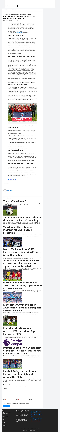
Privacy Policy (37, 428)
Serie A (3, 422)
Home (6, 14)
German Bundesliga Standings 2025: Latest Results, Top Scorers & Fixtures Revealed (22, 285)
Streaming (12, 14)
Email (17, 399)
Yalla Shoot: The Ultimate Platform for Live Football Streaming (17, 229)
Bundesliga (24, 14)
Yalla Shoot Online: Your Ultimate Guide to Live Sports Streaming (22, 219)
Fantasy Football (28, 14)
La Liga (21, 14)
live (3, 420)
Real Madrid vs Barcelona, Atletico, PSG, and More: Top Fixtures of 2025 (19, 331)
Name (4, 399)
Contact (32, 428)
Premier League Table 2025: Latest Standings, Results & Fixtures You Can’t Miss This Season (22, 350)
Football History (16, 14)
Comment (5, 388)
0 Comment (16, 20)
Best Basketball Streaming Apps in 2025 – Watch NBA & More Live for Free (22, 420)
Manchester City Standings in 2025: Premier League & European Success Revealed (22, 307)
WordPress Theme (32, 430)
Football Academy (6, 183)
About (29, 428)
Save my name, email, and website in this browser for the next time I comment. (16, 403)
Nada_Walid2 (6, 20)
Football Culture (5, 415)
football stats (33, 419)
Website (30, 399)
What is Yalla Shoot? (14, 200)
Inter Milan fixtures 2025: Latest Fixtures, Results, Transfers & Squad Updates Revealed (21, 263)
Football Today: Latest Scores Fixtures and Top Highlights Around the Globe (19, 374)
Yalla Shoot (9, 14)
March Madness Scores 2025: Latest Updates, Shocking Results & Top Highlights (21, 252)
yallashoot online (23, 428)
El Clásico (39, 411)
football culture (34, 418)
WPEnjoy (37, 430)
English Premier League (6, 412)
